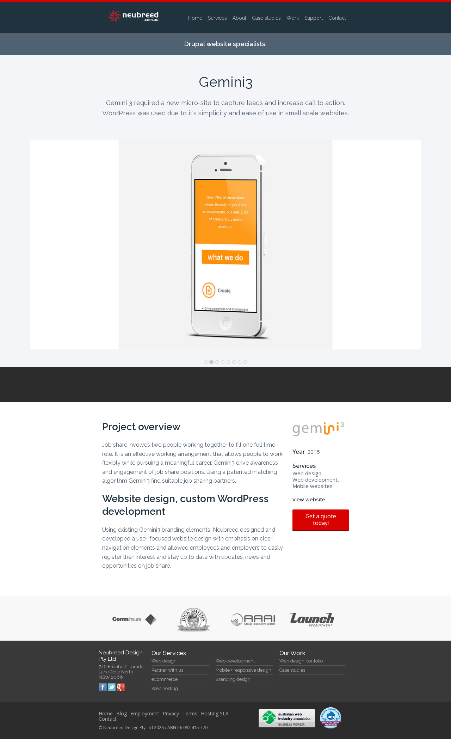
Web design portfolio (301, 661)
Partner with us (167, 670)
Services (217, 18)
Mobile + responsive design (243, 670)
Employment (144, 713)
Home (195, 18)
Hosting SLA (215, 713)
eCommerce (165, 679)
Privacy (171, 713)
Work (292, 18)
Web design (164, 661)
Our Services (169, 652)
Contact (337, 18)
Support (313, 18)
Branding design (233, 679)
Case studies (266, 18)
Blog (121, 713)
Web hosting (165, 688)
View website (308, 499)
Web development (235, 661)
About (239, 18)
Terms (190, 713)
